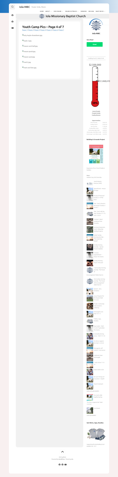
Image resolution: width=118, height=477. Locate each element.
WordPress (62, 459)
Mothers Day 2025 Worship (94, 177)
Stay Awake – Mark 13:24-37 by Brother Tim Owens (99, 328)
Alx (72, 459)
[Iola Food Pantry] (12, 21)
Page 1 (24, 30)
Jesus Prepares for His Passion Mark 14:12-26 (99, 298)
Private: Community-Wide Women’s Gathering (99, 305)
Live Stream (97, 408)
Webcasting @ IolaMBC (93, 391)
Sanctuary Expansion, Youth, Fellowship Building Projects (99, 229)
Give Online (57, 11)
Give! (95, 44)
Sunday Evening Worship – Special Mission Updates (98, 246)
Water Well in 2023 (99, 369)
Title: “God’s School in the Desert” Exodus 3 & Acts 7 (99, 205)
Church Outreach (98, 384)
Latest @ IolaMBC (91, 415)
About (47, 11)
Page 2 (30, 30)
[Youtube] (12, 28)
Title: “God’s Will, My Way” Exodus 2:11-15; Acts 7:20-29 (99, 213)
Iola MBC (24, 6)
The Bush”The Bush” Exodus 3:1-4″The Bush (99, 197)
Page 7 (61, 30)
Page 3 (36, 30)
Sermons (84, 11)
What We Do (100, 11)
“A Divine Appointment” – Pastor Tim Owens (99, 254)
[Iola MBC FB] (12, 15)
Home (42, 11)
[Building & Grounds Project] (96, 166)
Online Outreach (71, 11)
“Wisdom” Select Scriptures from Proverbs (98, 221)
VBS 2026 (91, 11)
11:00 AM (104, 126)
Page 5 (49, 30)
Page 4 (43, 30)
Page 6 (55, 30)
